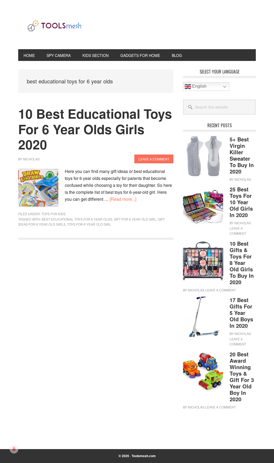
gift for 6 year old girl (135, 219)
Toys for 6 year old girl (89, 224)
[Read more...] (123, 199)
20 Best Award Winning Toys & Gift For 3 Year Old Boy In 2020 (242, 376)
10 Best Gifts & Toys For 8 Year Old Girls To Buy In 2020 (242, 263)
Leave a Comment (154, 159)
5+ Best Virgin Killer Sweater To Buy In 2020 (242, 155)
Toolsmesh (54, 29)
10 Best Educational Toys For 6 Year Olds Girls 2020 (95, 128)
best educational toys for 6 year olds (77, 219)
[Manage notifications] (14, 449)
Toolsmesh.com (144, 455)
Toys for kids (53, 213)
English (199, 86)
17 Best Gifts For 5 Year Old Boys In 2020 (241, 312)
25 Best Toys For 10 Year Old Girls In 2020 (241, 202)
